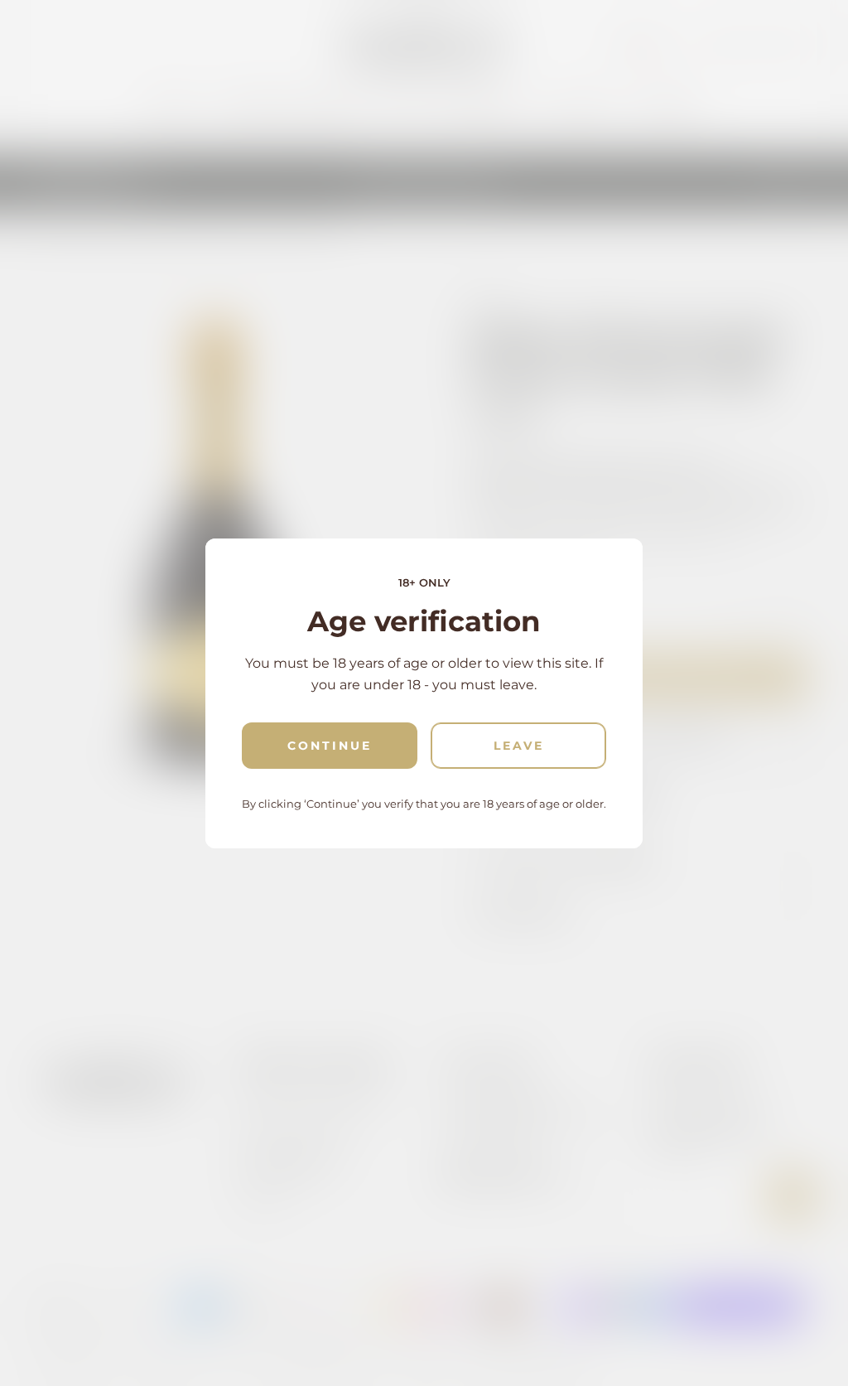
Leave (519, 745)
